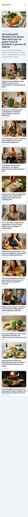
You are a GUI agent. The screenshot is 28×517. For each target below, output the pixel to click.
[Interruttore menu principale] (25, 4)
